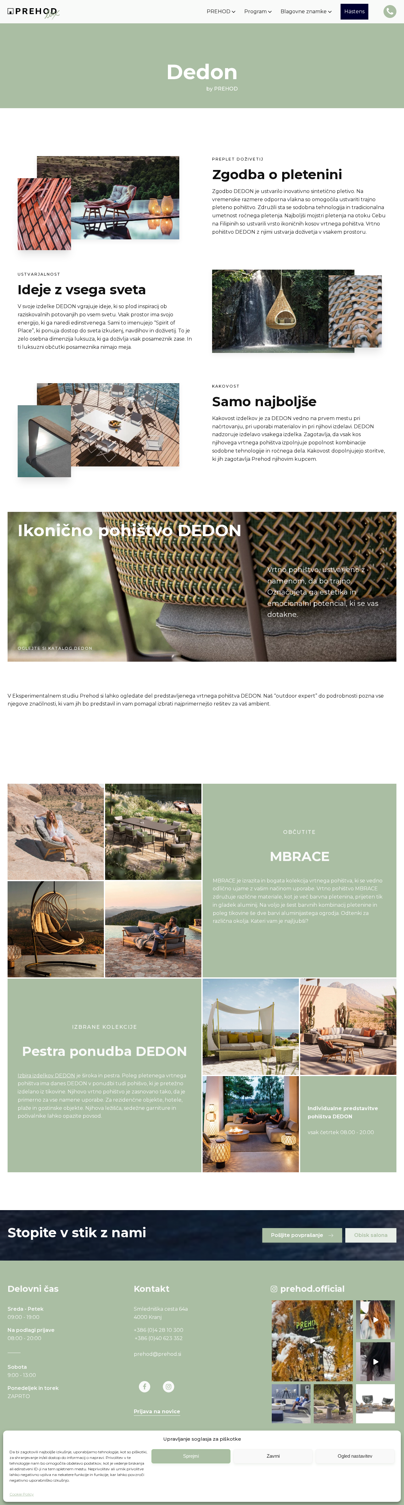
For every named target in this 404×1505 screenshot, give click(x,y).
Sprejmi (191, 1456)
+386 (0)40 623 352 (159, 1338)
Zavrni (273, 1456)
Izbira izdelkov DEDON (46, 1076)
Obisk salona (371, 1235)
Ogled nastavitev (355, 1456)
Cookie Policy (21, 1494)
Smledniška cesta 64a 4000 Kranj (161, 1313)
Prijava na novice (157, 1411)
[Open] (312, 1340)
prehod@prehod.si (157, 1354)
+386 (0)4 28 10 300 (158, 1330)
